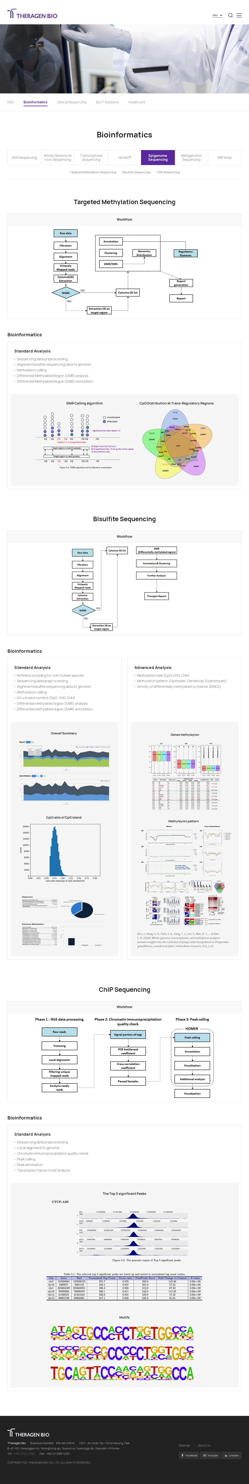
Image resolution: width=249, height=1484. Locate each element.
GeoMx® (124, 157)
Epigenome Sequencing (158, 157)
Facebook (191, 1455)
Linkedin (234, 1455)
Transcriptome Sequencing (91, 157)
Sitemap (184, 1445)
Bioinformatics (35, 102)
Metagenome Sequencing (191, 157)
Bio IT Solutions (107, 102)
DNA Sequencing (24, 157)
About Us (204, 1445)
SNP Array (224, 157)
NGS (10, 102)
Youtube (213, 1455)
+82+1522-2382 (24, 1453)
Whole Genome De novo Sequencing (58, 157)
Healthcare (137, 102)
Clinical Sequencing (71, 102)
